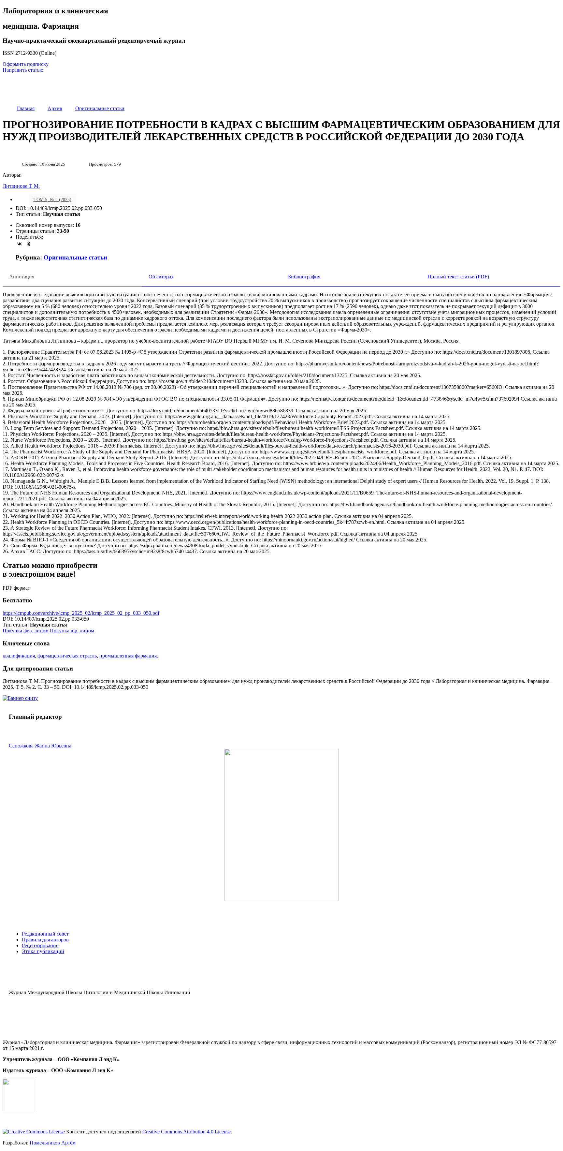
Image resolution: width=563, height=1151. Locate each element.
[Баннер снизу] (20, 698)
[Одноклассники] (29, 244)
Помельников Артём (53, 1142)
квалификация (19, 655)
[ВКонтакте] (19, 244)
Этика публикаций (43, 951)
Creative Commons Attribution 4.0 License (186, 1131)
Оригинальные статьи (75, 257)
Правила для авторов (45, 939)
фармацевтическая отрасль (67, 655)
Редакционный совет (45, 934)
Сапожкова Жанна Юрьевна (40, 745)
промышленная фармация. (128, 655)
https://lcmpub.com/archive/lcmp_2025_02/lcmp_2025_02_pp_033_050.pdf (81, 613)
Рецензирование (40, 945)
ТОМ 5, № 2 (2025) (52, 199)
